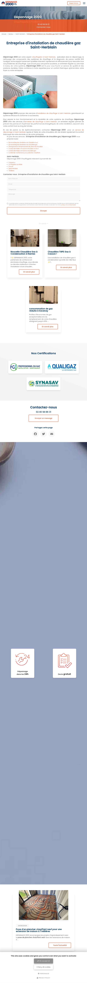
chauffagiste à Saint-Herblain (43, 57)
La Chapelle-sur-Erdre (15, 164)
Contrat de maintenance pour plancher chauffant (24, 153)
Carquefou (11, 162)
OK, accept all (44, 961)
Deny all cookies (44, 967)
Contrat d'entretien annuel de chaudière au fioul (23, 148)
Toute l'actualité (60, 945)
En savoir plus (29, 272)
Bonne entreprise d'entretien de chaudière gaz (22, 144)
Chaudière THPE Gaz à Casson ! (59, 252)
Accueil (4, 34)
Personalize (44, 973)
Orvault (10, 166)
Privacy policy (44, 978)
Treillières (11, 171)
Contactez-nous (43, 27)
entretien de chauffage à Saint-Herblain (41, 121)
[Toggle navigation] (84, 3)
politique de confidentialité (68, 205)
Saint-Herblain (20, 34)
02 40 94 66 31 (43, 24)
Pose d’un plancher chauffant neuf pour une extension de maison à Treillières (39, 930)
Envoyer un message (43, 418)
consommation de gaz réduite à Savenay (41, 309)
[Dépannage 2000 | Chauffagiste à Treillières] (9, 3)
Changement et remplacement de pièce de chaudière (25, 146)
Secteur (10, 34)
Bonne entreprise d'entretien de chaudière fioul (23, 142)
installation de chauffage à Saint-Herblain (54, 113)
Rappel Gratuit (73, 3)
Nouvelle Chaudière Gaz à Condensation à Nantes (24, 252)
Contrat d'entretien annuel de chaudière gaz (22, 151)
